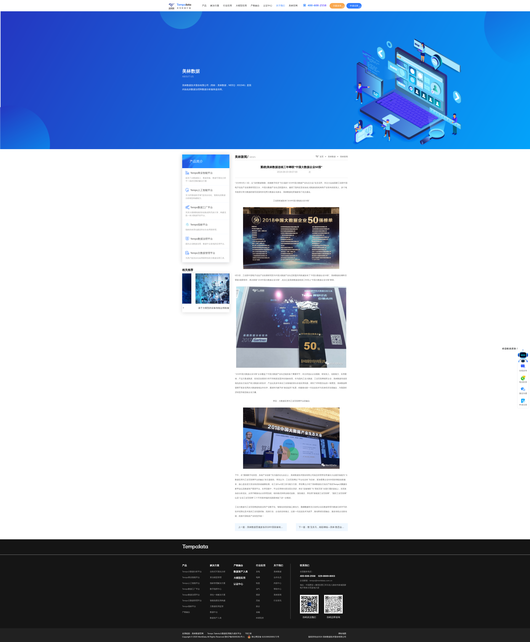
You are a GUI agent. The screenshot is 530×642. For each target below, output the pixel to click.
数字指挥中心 (216, 589)
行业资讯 (277, 600)
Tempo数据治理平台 (191, 595)
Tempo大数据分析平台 (192, 571)
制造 (258, 583)
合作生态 (277, 577)
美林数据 (332, 156)
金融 (258, 612)
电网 (258, 577)
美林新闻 (344, 156)
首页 (322, 156)
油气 (258, 589)
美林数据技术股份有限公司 (334, 637)
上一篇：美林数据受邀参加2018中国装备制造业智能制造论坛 (262, 527)
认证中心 (267, 5)
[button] (202, 300)
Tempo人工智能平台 (191, 583)
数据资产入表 (216, 618)
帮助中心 (277, 589)
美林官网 (293, 5)
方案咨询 (337, 6)
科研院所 (260, 618)
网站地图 (342, 633)
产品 (204, 5)
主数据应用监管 (216, 606)
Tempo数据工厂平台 (191, 589)
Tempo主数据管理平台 (192, 600)
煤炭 (258, 595)
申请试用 (354, 6)
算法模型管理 (216, 577)
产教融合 (255, 5)
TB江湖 (248, 633)
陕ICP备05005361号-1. (235, 637)
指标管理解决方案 (217, 583)
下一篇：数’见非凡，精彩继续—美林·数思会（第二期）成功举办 (323, 527)
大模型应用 (241, 5)
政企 (258, 606)
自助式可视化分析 (217, 571)
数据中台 (214, 612)
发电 (258, 571)
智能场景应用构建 (217, 600)
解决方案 (214, 5)
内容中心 (277, 583)
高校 (258, 600)
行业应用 (227, 5)
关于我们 (280, 5)
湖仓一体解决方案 (217, 595)
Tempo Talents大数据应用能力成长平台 (224, 633)
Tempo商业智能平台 (191, 577)
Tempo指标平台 (189, 606)
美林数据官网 (197, 633)
